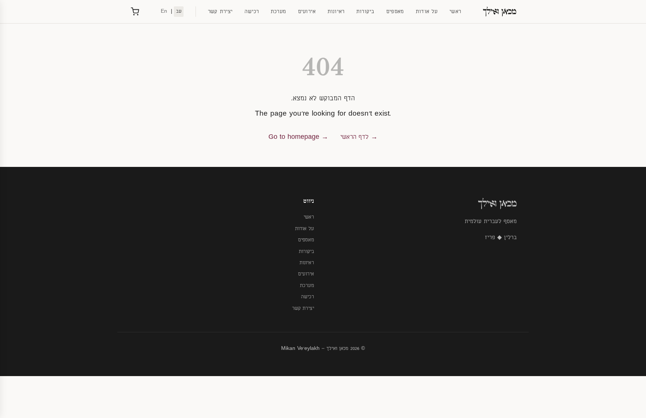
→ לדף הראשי (359, 137)
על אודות (426, 11)
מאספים (395, 11)
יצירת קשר (220, 11)
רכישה (251, 11)
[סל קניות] (135, 11)
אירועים (307, 11)
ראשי (455, 11)
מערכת (278, 11)
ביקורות (365, 11)
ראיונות (335, 11)
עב (178, 11)
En (164, 11)
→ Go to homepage (298, 137)
